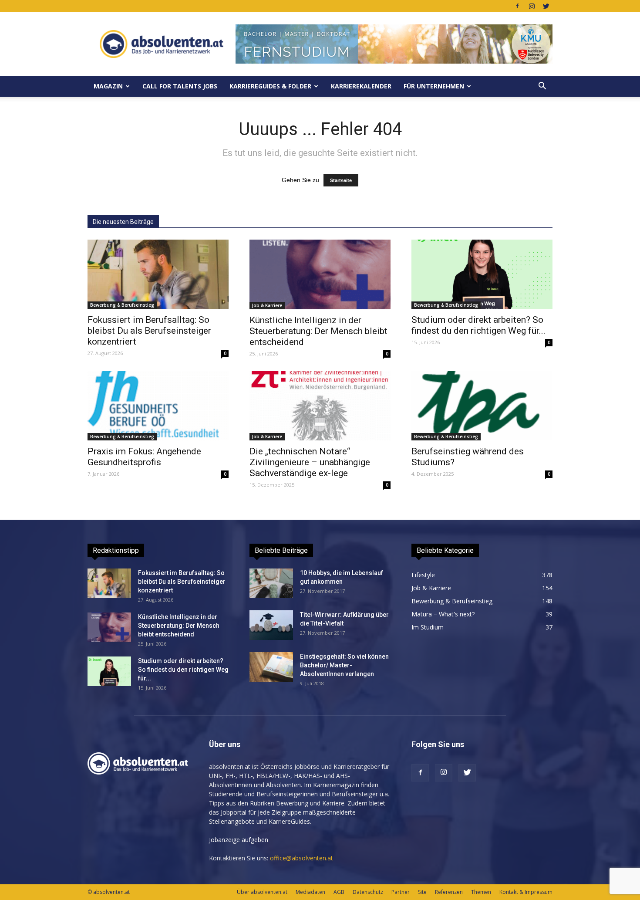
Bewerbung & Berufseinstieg (122, 305)
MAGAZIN (108, 86)
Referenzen (449, 892)
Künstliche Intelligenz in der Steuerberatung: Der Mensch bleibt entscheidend (318, 331)
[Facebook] (517, 6)
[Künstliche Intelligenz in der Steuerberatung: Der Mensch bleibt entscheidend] (320, 274)
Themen (481, 892)
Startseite (341, 180)
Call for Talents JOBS (179, 86)
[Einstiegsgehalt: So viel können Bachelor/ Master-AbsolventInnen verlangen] (271, 667)
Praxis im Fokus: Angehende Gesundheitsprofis (144, 456)
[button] (542, 86)
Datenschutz (368, 892)
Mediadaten (310, 892)
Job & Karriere (267, 305)
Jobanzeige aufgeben (238, 840)
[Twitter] (545, 6)
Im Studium (427, 627)
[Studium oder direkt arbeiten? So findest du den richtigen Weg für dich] (481, 274)
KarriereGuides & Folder (270, 86)
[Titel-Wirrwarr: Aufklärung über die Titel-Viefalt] (271, 625)
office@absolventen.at (301, 858)
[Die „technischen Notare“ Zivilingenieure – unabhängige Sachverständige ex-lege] (320, 405)
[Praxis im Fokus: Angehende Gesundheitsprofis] (158, 405)
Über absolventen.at (262, 892)
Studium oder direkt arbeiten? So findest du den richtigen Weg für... (478, 325)
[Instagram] (531, 6)
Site (422, 892)
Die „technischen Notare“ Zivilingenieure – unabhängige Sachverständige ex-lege (309, 462)
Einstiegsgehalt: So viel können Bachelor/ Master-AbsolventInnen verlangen (344, 665)
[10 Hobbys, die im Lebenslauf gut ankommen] (271, 583)
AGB (338, 892)
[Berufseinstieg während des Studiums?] (481, 405)
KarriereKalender (361, 86)
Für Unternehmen (434, 86)
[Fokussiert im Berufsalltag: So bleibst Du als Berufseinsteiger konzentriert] (158, 274)
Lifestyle (423, 575)
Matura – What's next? (443, 614)
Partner (400, 892)
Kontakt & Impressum (525, 892)
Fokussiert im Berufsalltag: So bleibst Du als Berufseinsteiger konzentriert (149, 331)
